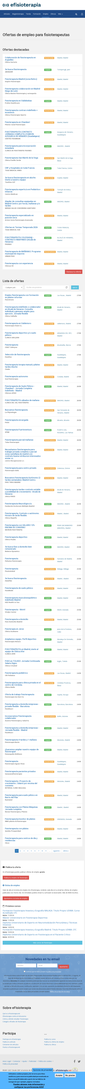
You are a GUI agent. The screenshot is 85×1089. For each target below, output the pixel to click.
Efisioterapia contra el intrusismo (14, 1016)
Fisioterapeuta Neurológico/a (18, 503)
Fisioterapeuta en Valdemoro (18, 323)
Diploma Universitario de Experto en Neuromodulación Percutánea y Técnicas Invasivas (40, 923)
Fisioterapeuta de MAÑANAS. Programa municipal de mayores (23, 252)
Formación (37, 14)
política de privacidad (54, 972)
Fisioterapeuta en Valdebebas (18, 100)
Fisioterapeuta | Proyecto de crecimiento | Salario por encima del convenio (21, 783)
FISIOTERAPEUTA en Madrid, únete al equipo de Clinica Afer (21, 650)
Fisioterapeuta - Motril (15, 609)
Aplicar (75, 287)
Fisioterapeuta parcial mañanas (19, 440)
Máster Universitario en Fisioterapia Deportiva (25, 917)
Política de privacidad (10, 1064)
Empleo (45, 14)
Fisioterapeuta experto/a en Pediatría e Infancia (22, 190)
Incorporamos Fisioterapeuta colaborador (18, 717)
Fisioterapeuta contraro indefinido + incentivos (21, 111)
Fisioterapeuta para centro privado (20, 468)
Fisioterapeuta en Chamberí (17, 122)
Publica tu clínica (50, 1044)
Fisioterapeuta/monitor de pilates (20, 819)
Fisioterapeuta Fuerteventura (18, 429)
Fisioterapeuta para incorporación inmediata (20, 147)
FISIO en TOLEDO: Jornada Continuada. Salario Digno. (22, 662)
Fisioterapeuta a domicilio (16, 619)
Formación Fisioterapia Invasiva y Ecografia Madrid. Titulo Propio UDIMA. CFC (39, 929)
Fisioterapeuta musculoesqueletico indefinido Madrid (21, 599)
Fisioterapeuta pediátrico (16, 673)
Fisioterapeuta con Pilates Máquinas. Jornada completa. (21, 808)
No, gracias (70, 1075)
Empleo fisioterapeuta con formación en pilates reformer (22, 296)
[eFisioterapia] (22, 5)
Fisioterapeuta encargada (16, 420)
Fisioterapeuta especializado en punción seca (19, 216)
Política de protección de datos (60, 992)
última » (66, 851)
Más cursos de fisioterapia (42, 943)
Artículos (7, 14)
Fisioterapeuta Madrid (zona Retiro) (21, 79)
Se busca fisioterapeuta (15, 69)
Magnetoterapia (18, 14)
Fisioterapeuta (11, 345)
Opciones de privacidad (42, 1070)
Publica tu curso (50, 1039)
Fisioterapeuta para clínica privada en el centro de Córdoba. (23, 683)
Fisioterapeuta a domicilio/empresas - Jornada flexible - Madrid (22, 729)
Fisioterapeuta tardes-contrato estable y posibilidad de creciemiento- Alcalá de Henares (22, 491)
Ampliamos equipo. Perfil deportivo (20, 639)
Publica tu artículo (9, 1042)
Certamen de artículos (10, 1044)
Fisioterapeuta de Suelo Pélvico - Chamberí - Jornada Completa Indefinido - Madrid (20, 388)
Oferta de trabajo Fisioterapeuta (19, 694)
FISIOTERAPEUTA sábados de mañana (22, 400)
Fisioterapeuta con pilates (16, 828)
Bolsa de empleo (12, 885)
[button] (82, 14)
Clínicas (53, 14)
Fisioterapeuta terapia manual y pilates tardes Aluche (22, 365)
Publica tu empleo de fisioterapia (16, 878)
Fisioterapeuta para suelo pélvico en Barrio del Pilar (21, 796)
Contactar (16, 1061)
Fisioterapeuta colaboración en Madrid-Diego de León (23, 90)
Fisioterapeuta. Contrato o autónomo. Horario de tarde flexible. (22, 514)
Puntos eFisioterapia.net (11, 1047)
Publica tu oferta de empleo (54, 1042)
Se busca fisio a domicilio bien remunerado (18, 548)
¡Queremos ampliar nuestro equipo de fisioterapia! (22, 750)
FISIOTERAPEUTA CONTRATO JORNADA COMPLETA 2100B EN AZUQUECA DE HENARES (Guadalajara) (22, 134)
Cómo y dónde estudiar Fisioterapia (15, 1019)
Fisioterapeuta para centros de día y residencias (21, 839)
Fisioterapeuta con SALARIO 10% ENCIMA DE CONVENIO (20, 526)
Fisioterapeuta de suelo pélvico (19, 588)
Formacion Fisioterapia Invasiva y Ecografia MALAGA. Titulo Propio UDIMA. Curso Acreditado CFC (41, 911)
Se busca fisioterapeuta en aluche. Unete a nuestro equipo (20, 178)
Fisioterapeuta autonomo (16, 376)
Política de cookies (45, 1061)
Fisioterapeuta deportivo (16, 537)
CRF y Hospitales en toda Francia (20, 168)
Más (60, 14)
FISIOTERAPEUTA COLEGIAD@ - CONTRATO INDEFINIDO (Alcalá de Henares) (20, 239)
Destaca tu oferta (73, 272)
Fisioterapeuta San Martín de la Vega (21, 158)
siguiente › (56, 851)
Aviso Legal (7, 1061)
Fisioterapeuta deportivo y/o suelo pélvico (20, 334)
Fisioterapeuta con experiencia (19, 263)
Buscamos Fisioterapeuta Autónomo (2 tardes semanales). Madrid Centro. (22, 479)
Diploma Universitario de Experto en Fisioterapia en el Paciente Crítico (36, 934)
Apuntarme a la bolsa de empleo (15, 898)
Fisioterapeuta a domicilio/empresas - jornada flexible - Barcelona (22, 705)
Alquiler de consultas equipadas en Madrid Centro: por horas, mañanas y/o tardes (22, 203)
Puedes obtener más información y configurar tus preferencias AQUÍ (28, 1085)
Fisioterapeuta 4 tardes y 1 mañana (21, 740)
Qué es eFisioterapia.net (11, 1013)
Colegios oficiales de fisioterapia (14, 1021)
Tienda (28, 14)
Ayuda (24, 1061)
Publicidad (32, 1061)
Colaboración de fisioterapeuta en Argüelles (20, 58)
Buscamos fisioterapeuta (16, 410)
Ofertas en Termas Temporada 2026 (21, 227)
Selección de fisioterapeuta (17, 354)
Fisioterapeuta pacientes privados (20, 771)
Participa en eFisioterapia (12, 1039)
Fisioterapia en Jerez (14, 629)
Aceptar (59, 1075)
